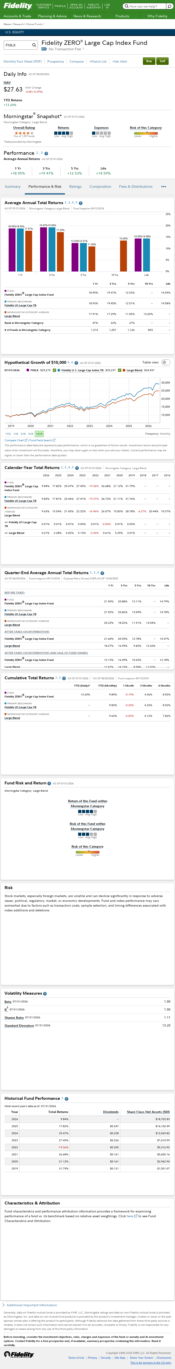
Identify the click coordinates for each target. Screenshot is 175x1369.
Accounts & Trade (17, 16)
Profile (60, 6)
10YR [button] (39, 434)
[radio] (8, 434)
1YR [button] (15, 434)
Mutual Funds (34, 24)
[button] (7, 83)
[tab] (12, 187)
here (130, 1216)
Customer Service (43, 6)
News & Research (87, 16)
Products (122, 16)
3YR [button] (23, 434)
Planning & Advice (52, 16)
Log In (107, 6)
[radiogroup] (24, 434)
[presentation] (87, 625)
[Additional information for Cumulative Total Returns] (64, 678)
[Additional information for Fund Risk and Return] (49, 783)
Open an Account (76, 6)
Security (106, 1357)
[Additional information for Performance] (46, 154)
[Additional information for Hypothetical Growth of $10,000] (76, 363)
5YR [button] (30, 434)
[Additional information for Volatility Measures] (45, 993)
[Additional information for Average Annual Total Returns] (80, 203)
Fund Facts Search (40, 440)
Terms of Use (76, 1357)
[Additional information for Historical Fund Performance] (66, 1099)
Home (7, 24)
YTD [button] (8, 434)
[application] (87, 402)
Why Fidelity (157, 16)
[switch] (165, 362)
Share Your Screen (141, 1357)
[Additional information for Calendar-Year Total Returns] (77, 468)
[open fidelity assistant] (169, 6)
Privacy (92, 1357)
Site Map (119, 1357)
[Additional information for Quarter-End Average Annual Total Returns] (102, 573)
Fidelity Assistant (94, 6)
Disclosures (164, 1357)
